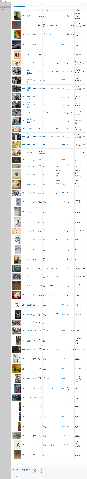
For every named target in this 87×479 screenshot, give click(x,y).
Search (42, 469)
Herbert (34, 295)
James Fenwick (34, 212)
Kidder (34, 128)
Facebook (34, 469)
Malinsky (34, 304)
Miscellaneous (24, 54)
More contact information (15, 476)
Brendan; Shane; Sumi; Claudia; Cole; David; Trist (35, 323)
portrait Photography (63, 105)
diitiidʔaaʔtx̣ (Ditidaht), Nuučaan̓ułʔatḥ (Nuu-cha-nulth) (52, 445)
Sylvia (34, 202)
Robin (34, 55)
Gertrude (34, 193)
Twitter (34, 470)
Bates (34, 314)
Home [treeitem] (3, 3)
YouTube (34, 471)
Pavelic (34, 15)
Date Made (47, 10)
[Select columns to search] (13, 4)
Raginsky (34, 339)
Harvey (34, 144)
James (34, 25)
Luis (35, 406)
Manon (36, 259)
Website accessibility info (26, 469)
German (51, 295)
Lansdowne (34, 211)
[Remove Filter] (31, 6)
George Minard (34, 160)
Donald (34, 152)
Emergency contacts (54, 477)
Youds (34, 173)
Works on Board (23, 34)
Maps (41, 472)
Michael (34, 239)
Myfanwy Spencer (34, 16)
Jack (36, 128)
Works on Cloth (23, 16)
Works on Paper (23, 63)
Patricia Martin (34, 315)
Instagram (34, 472)
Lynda (34, 71)
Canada (44, 26)
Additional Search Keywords (78, 10)
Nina (34, 340)
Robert (34, 174)
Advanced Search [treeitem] (4, 7)
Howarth (34, 397)
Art (33, 445)
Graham (34, 378)
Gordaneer (34, 34)
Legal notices (49, 477)
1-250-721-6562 (14, 474)
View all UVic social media (35, 473)
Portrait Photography (63, 71)
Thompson (34, 444)
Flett (34, 349)
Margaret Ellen (34, 63)
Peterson (34, 62)
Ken (35, 349)
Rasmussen (34, 112)
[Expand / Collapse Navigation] (1, 1)
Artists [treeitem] (3, 9)
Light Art (64, 174)
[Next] (85, 8)
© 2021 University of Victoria (43, 477)
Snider (34, 192)
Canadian (51, 25)
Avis (33, 166)
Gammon (34, 79)
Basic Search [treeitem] (4, 5)
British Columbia (44, 16)
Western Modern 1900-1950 (63, 193)
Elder (34, 259)
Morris (34, 238)
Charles (34, 305)
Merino (34, 406)
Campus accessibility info (26, 470)
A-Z (41, 470)
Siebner (34, 294)
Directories (42, 471)
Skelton (34, 54)
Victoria (44, 24)
